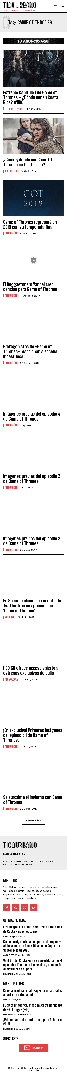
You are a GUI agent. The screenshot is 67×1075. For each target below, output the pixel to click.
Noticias (10, 617)
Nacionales (9, 1014)
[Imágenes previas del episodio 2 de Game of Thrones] (33, 514)
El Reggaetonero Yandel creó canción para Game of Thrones (30, 286)
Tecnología (11, 679)
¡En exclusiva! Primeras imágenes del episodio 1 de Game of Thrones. (32, 735)
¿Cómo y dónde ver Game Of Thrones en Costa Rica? (27, 162)
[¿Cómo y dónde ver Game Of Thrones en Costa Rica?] (33, 136)
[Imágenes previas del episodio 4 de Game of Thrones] (33, 390)
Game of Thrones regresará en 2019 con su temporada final (30, 224)
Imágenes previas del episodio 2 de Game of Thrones (31, 541)
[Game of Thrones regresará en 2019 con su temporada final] (33, 198)
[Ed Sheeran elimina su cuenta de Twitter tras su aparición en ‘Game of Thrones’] (33, 577)
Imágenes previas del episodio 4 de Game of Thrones (31, 416)
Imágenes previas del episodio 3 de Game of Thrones (31, 478)
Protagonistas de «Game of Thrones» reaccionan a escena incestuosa (30, 351)
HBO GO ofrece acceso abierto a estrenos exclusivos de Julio (30, 670)
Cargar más (32, 820)
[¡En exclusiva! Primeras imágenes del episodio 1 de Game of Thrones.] (33, 706)
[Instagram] (15, 907)
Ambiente (8, 955)
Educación (9, 974)
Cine (5, 936)
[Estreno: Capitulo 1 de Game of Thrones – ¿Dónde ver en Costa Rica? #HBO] (33, 68)
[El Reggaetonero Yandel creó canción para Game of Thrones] (33, 260)
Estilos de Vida (13, 108)
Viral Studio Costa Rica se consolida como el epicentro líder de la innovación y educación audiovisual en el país (32, 964)
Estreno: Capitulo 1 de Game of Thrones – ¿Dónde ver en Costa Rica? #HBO (30, 97)
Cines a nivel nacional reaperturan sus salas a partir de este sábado (32, 992)
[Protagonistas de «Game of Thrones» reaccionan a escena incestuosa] (33, 322)
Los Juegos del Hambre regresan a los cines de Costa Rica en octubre (32, 929)
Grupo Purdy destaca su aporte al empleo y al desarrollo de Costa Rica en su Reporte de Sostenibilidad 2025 (32, 945)
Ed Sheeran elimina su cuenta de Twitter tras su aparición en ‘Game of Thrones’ (32, 605)
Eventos (8, 1029)
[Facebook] (6, 907)
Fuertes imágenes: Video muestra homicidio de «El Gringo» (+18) (32, 1007)
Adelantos (11, 171)
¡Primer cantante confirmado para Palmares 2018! (32, 1022)
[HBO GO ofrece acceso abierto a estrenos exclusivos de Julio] (33, 644)
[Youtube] (33, 907)
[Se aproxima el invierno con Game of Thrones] (33, 773)
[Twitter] (24, 907)
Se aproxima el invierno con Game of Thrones (32, 799)
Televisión (11, 233)
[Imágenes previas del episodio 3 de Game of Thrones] (33, 452)
